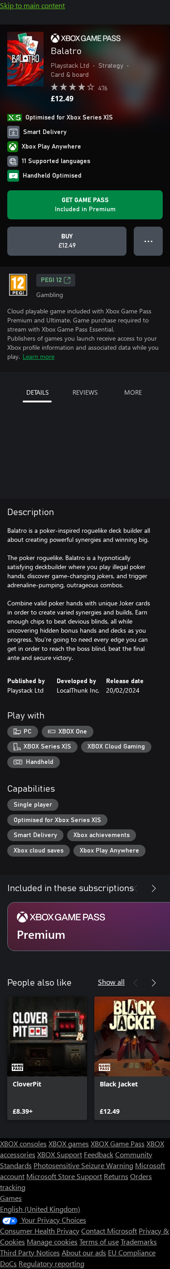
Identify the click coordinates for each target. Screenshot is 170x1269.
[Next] (154, 888)
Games (11, 1198)
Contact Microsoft (109, 1230)
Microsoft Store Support (64, 1176)
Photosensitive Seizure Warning (83, 1165)
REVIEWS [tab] (85, 392)
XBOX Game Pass (118, 1143)
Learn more (38, 356)
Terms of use (99, 1241)
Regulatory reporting (51, 1263)
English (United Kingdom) (40, 1209)
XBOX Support (59, 1154)
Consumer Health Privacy (39, 1230)
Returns (116, 1176)
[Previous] (135, 888)
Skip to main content (32, 5)
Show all (111, 981)
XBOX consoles (23, 1143)
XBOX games (69, 1143)
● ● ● (148, 240)
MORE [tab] (133, 392)
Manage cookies (52, 1241)
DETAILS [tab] (37, 392)
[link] (47, 1058)
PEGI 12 (51, 280)
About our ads (84, 1252)
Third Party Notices (30, 1252)
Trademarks (139, 1241)
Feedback (98, 1154)
